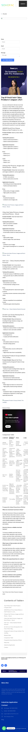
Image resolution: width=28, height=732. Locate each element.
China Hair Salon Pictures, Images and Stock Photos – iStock (13, 619)
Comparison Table (8, 637)
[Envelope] (2, 665)
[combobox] (17, 4)
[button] (23, 601)
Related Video (7, 635)
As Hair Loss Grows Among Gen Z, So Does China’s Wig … (13, 627)
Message (3, 52)
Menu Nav (6, 642)
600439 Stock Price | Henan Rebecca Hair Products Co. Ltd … (13, 610)
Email (2, 46)
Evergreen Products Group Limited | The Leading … (14, 632)
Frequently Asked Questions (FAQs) (13, 640)
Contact (6, 647)
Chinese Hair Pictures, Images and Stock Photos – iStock (14, 615)
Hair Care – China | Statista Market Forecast (12, 623)
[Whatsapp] (5, 665)
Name (2, 39)
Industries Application (9, 645)
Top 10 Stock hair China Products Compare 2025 (12, 606)
